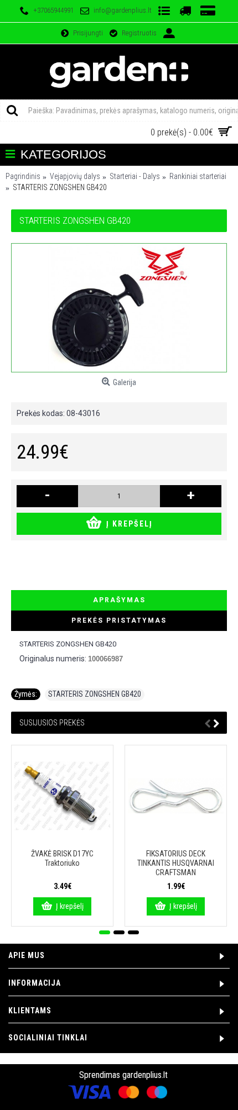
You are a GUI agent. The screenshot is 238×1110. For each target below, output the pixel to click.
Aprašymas (119, 600)
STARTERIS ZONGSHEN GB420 (94, 694)
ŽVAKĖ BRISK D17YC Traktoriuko (62, 858)
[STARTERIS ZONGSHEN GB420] (119, 308)
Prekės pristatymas (119, 620)
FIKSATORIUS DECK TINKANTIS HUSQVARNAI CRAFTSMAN (175, 863)
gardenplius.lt (145, 1075)
